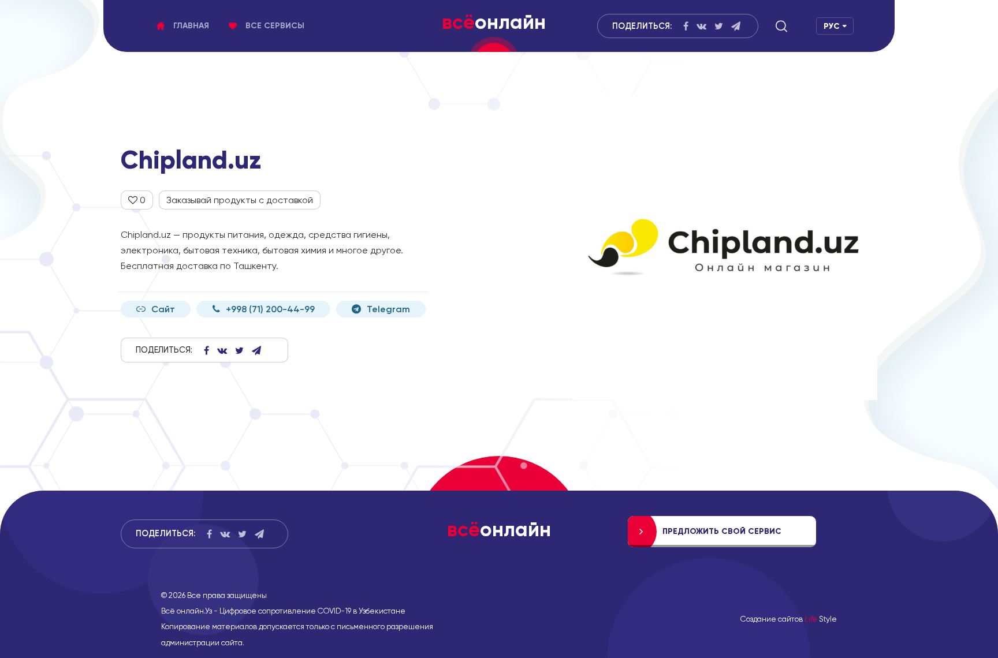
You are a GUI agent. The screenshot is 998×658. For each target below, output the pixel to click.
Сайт (163, 309)
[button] (781, 26)
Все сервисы (274, 26)
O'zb (831, 48)
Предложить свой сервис (721, 531)
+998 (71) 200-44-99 (270, 309)
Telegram (388, 309)
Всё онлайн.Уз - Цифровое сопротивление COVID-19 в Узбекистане (283, 610)
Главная (191, 26)
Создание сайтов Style (788, 618)
